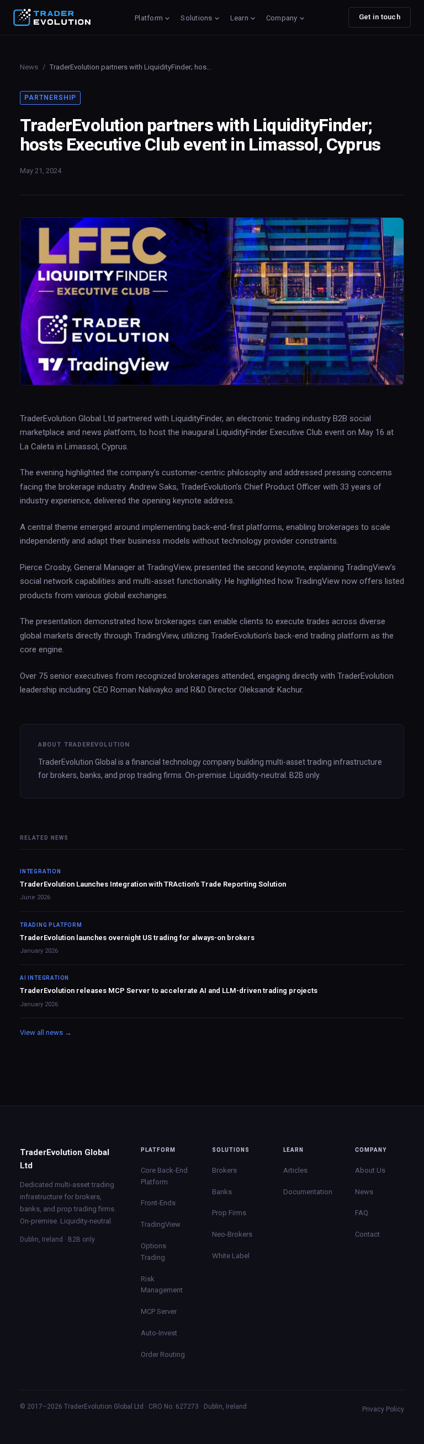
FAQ (361, 1213)
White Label (231, 1256)
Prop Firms (229, 1213)
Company (282, 18)
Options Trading (153, 1252)
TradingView (161, 1224)
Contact (367, 1234)
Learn (239, 18)
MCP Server (159, 1311)
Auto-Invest (159, 1333)
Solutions (196, 18)
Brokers (224, 1170)
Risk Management (162, 1285)
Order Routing (163, 1354)
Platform (149, 18)
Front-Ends (158, 1203)
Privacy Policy (383, 1409)
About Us (370, 1170)
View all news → (46, 1032)
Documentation (307, 1192)
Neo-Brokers (232, 1234)
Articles (295, 1170)
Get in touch (379, 17)
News (29, 67)
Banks (222, 1192)
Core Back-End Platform (164, 1176)
